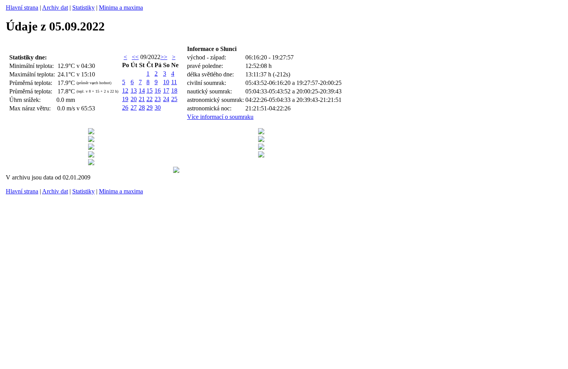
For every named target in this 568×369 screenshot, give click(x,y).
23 (158, 99)
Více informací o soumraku (220, 116)
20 (134, 99)
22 (149, 99)
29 (149, 107)
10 (166, 82)
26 (125, 107)
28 (142, 107)
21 (142, 99)
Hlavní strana (22, 7)
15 (149, 90)
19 (125, 99)
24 (166, 99)
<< (135, 57)
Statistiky (83, 7)
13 (134, 90)
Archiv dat (55, 7)
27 (134, 107)
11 (174, 82)
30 (158, 107)
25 (174, 99)
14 (142, 90)
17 (166, 90)
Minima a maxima (121, 7)
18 (174, 90)
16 (158, 90)
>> (163, 57)
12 (125, 90)
